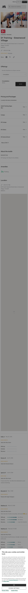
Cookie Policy (14, 590)
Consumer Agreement (13, 580)
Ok (14, 585)
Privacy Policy (6, 581)
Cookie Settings (14, 588)
